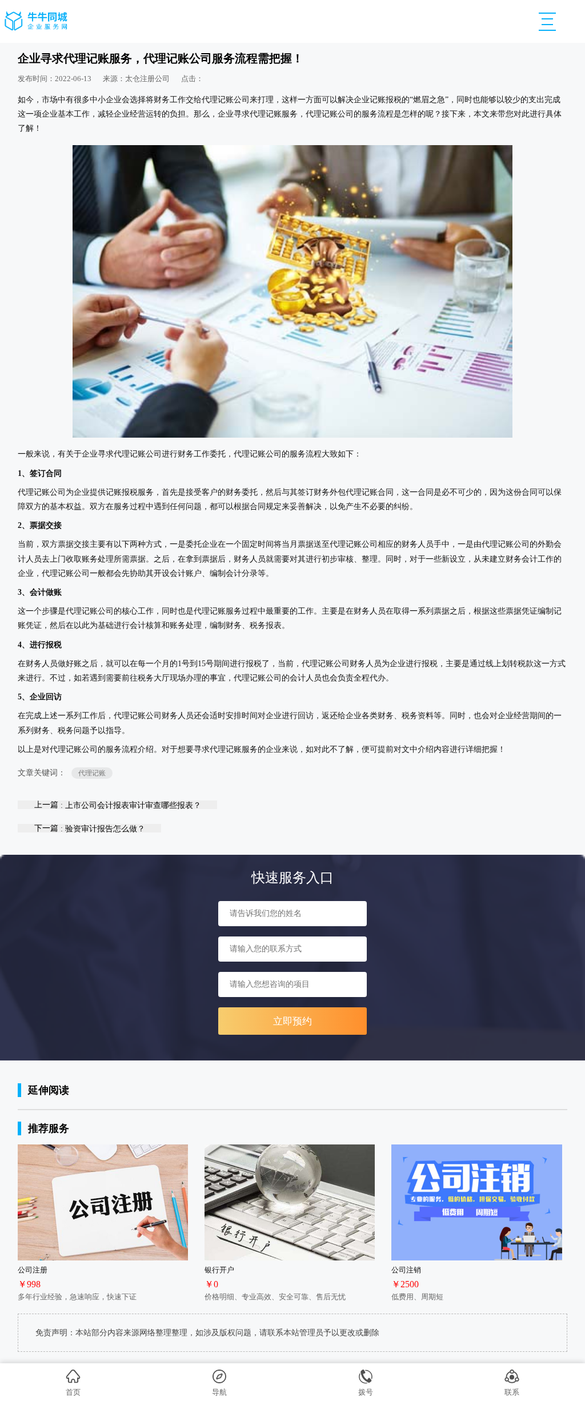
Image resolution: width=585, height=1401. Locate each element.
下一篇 (89, 828)
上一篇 (117, 804)
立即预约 (292, 1021)
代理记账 (92, 773)
